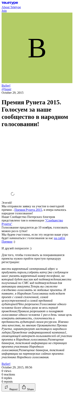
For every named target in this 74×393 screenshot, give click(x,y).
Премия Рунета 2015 (28, 209)
